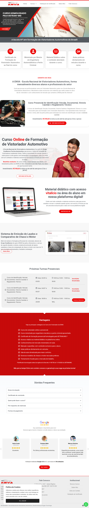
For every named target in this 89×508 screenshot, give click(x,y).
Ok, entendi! (22, 500)
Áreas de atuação (14, 390)
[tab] (44, 390)
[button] (44, 36)
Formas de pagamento (15, 411)
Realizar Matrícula (79, 300)
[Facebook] (83, 505)
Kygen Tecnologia (47, 505)
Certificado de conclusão (16, 395)
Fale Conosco (73, 4)
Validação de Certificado (47, 4)
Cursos (32, 4)
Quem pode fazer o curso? (16, 400)
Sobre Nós (62, 4)
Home (25, 4)
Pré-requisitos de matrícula (17, 406)
